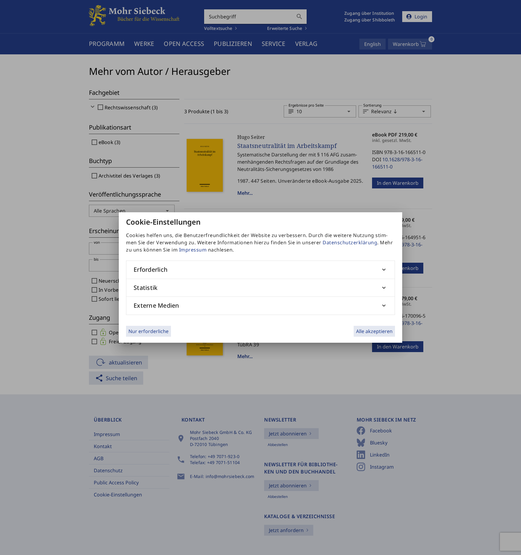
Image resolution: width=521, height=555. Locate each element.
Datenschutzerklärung (350, 242)
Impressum (193, 249)
